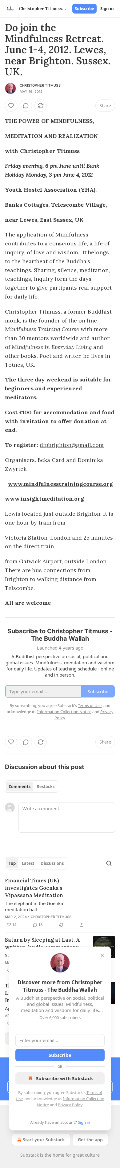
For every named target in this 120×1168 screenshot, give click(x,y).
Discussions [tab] (52, 863)
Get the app (90, 1140)
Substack (29, 1155)
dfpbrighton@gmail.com (72, 444)
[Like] (11, 106)
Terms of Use (90, 705)
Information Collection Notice (64, 711)
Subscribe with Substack (64, 1078)
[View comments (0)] (26, 106)
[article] (60, 902)
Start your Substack (44, 1140)
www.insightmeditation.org (44, 498)
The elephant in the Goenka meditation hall (34, 906)
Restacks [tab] (45, 786)
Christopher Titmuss (40, 85)
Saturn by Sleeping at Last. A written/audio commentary (42, 943)
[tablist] (31, 786)
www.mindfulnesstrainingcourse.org (60, 483)
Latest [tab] (28, 863)
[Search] (109, 863)
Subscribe (84, 8)
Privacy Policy (70, 1104)
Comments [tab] (19, 786)
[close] (102, 955)
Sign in (107, 8)
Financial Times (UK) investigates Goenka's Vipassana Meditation (34, 888)
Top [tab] (12, 863)
